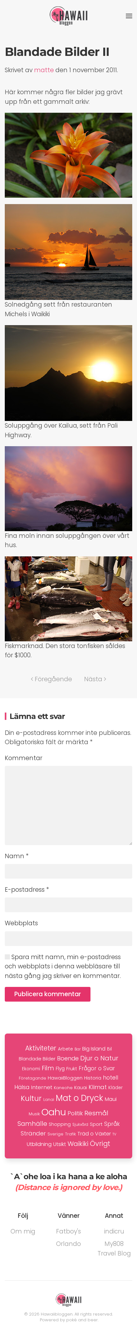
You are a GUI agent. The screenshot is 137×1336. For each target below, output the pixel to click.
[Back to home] (68, 16)
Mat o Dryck (79, 1098)
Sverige (55, 1134)
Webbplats (21, 923)
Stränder (33, 1133)
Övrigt (100, 1143)
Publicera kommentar (47, 994)
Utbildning (39, 1144)
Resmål (96, 1113)
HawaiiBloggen (65, 1077)
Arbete (65, 1049)
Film (48, 1068)
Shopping (60, 1124)
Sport (96, 1124)
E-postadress (27, 889)
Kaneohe (63, 1088)
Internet (41, 1087)
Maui (111, 1099)
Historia (92, 1078)
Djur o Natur (99, 1058)
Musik (34, 1114)
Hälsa (21, 1087)
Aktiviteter (40, 1048)
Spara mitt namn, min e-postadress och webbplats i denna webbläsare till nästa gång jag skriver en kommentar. (63, 966)
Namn (17, 856)
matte (44, 70)
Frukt (71, 1068)
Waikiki (78, 1143)
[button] (129, 16)
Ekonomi (31, 1069)
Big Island (93, 1048)
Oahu (53, 1111)
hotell (110, 1077)
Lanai (48, 1099)
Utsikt (59, 1144)
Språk (112, 1124)
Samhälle (32, 1123)
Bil (109, 1049)
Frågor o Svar (97, 1068)
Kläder (115, 1088)
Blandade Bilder (37, 1058)
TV (114, 1134)
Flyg (60, 1068)
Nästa (93, 679)
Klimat (98, 1087)
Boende (68, 1058)
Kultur (31, 1098)
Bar (78, 1049)
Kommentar (23, 758)
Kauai (80, 1087)
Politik (75, 1113)
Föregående (53, 679)
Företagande (32, 1078)
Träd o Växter (94, 1133)
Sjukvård (80, 1124)
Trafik (70, 1134)
